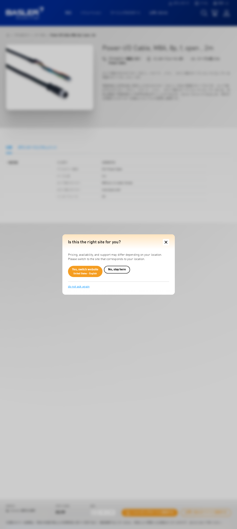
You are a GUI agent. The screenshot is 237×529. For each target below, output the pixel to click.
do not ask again (79, 286)
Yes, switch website (85, 271)
